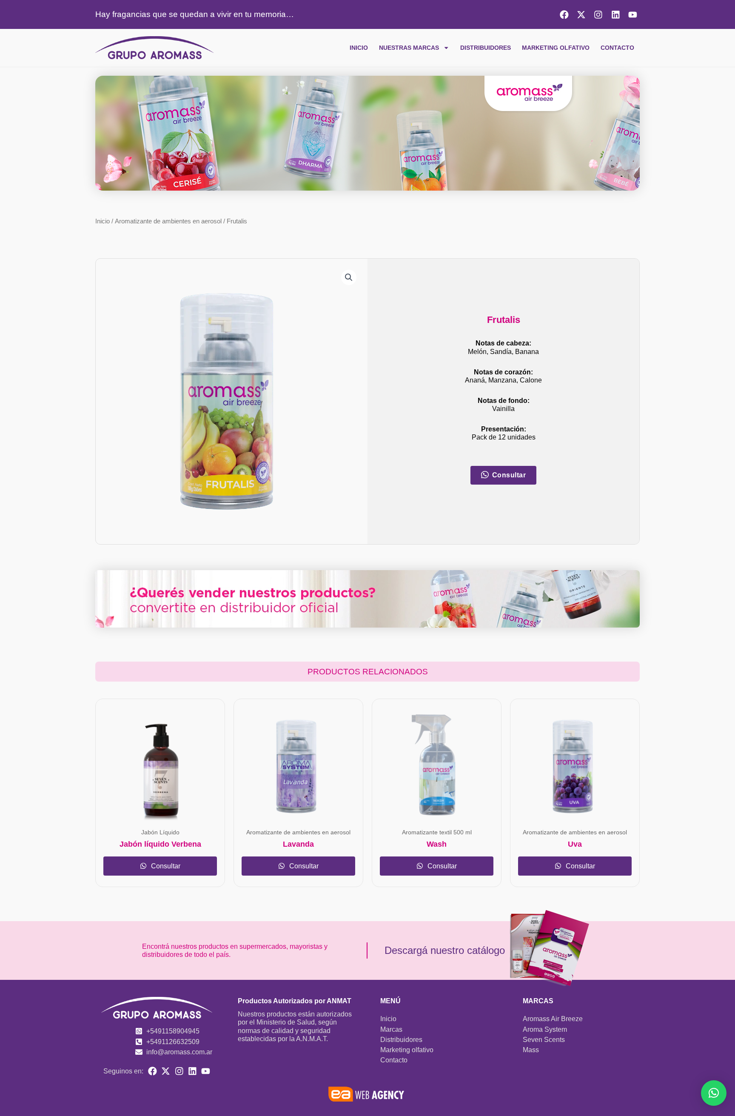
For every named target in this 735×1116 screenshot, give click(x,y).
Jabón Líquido (160, 832)
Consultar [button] (509, 475)
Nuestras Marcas (409, 47)
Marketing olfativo (556, 47)
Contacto (617, 47)
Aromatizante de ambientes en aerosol (168, 221)
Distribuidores (485, 47)
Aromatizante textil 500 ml (437, 832)
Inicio (359, 47)
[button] (348, 277)
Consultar (164, 866)
